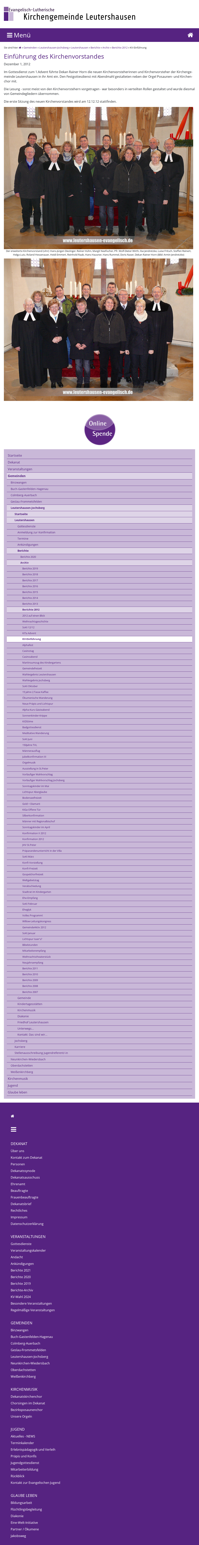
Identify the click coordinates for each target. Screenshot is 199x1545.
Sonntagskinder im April (36, 827)
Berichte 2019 (30, 568)
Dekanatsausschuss (25, 1177)
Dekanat (14, 462)
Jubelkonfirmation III (34, 756)
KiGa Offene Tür (31, 809)
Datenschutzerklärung (27, 1224)
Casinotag (28, 651)
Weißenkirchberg (22, 1072)
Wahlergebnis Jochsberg (36, 680)
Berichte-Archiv (22, 1290)
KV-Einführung (31, 639)
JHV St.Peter (29, 845)
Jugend (13, 1085)
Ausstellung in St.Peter (35, 768)
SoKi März (28, 856)
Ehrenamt (18, 1184)
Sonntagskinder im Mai (35, 786)
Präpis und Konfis (24, 1456)
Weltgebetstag (30, 880)
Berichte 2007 (30, 992)
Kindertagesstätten (29, 1004)
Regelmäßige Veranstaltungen (33, 1310)
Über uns (17, 1151)
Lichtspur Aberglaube (34, 792)
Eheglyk (26, 909)
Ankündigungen (27, 544)
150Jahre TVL (29, 745)
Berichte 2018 (30, 574)
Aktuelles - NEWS (23, 1436)
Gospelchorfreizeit (32, 874)
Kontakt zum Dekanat (26, 1157)
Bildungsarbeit (21, 1503)
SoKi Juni (27, 739)
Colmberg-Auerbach (24, 495)
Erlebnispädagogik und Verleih (33, 1449)
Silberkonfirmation (33, 815)
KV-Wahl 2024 (21, 1297)
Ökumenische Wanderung (37, 698)
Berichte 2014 (30, 598)
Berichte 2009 (30, 980)
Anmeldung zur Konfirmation (36, 532)
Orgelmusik (29, 762)
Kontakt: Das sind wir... (32, 1034)
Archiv (106, 47)
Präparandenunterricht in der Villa (42, 850)
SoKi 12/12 (28, 627)
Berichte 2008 (30, 986)
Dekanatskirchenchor (26, 1396)
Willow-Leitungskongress (36, 921)
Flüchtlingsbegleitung (26, 1509)
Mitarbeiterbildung (24, 1469)
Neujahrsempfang (32, 962)
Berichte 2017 (30, 580)
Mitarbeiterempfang (34, 950)
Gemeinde (24, 998)
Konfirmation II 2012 (34, 833)
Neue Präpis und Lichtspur (37, 703)
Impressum (19, 1217)
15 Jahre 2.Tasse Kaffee (35, 692)
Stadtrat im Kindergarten (36, 892)
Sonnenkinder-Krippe (34, 715)
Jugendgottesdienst (25, 1463)
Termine (22, 538)
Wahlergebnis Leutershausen (39, 674)
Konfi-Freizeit (30, 868)
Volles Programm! (32, 915)
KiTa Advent (29, 633)
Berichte (95, 47)
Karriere (20, 1047)
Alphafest (27, 645)
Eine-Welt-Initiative (24, 1522)
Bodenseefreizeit (32, 797)
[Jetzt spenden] (99, 429)
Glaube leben (17, 1092)
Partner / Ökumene (25, 1529)
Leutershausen (79, 47)
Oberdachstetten (22, 1065)
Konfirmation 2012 (33, 839)
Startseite (15, 455)
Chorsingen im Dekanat (28, 1403)
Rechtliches (19, 1210)
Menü (21, 35)
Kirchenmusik (26, 1010)
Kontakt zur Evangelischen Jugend (35, 1483)
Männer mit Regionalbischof (38, 821)
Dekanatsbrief (21, 1204)
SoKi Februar (29, 903)
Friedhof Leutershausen (33, 1022)
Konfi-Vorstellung (32, 862)
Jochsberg (21, 1041)
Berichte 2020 (28, 557)
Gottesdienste (26, 526)
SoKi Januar (28, 933)
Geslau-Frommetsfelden (26, 501)
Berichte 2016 (30, 586)
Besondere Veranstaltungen (31, 1303)
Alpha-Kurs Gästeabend (36, 709)
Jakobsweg (18, 1536)
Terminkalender (22, 1443)
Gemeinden (30, 47)
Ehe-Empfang (30, 898)
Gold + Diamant (31, 804)
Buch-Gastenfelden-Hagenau (29, 489)
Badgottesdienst (31, 727)
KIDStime (27, 721)
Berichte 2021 (21, 1270)
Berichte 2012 (119, 47)
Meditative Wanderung (35, 733)
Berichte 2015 (30, 592)
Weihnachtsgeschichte (35, 621)
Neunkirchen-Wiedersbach (28, 1059)
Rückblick (17, 1476)
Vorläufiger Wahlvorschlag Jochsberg (43, 780)
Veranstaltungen (20, 469)
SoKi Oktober (30, 686)
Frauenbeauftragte (24, 1197)
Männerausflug (31, 751)
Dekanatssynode (23, 1171)
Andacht (17, 1257)
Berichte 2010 (30, 974)
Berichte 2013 (30, 603)
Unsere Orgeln (21, 1416)
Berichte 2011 (30, 968)
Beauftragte (19, 1191)
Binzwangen (19, 482)
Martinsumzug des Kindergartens (41, 662)
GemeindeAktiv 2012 (34, 927)
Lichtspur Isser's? (32, 939)
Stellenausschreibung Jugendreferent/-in (41, 1053)
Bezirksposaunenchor (27, 1410)
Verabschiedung (31, 886)
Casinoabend (30, 656)
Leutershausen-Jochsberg (54, 47)
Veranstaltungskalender (28, 1250)
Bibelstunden (30, 945)
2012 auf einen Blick (33, 615)
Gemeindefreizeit (32, 668)
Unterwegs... (25, 1028)
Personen (18, 1164)
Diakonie (23, 1016)
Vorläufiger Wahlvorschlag (37, 774)
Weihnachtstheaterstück (36, 956)
